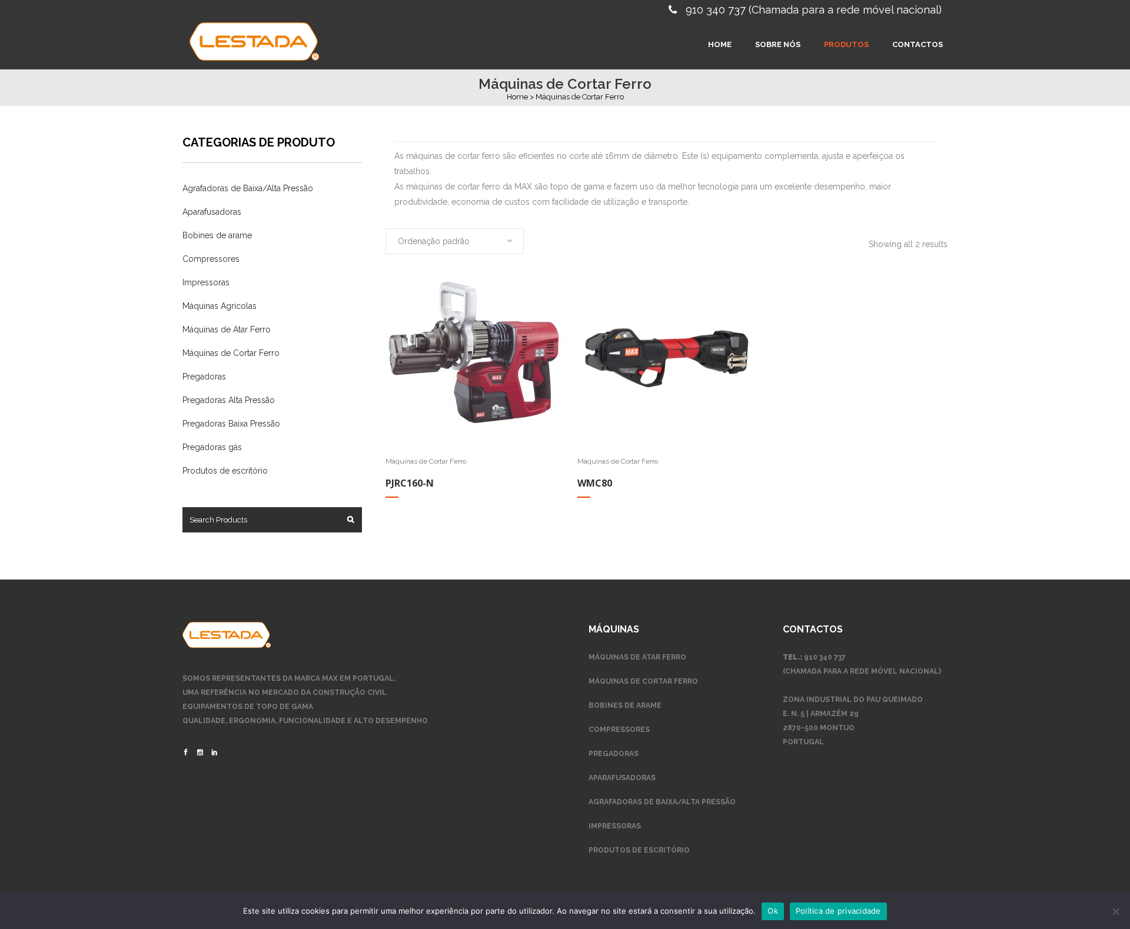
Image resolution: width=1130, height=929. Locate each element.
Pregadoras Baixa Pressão (231, 423)
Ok (772, 910)
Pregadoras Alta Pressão (228, 400)
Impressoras (206, 282)
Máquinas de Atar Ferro (226, 329)
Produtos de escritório (225, 470)
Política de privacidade (838, 910)
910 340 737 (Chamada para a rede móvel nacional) (814, 10)
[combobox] (454, 241)
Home (517, 96)
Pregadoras (204, 376)
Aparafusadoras (211, 212)
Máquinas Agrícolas (219, 306)
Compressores (211, 259)
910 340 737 (825, 657)
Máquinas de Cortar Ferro (231, 353)
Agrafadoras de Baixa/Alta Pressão (247, 188)
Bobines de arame (217, 235)
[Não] (1115, 911)
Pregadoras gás (212, 447)
